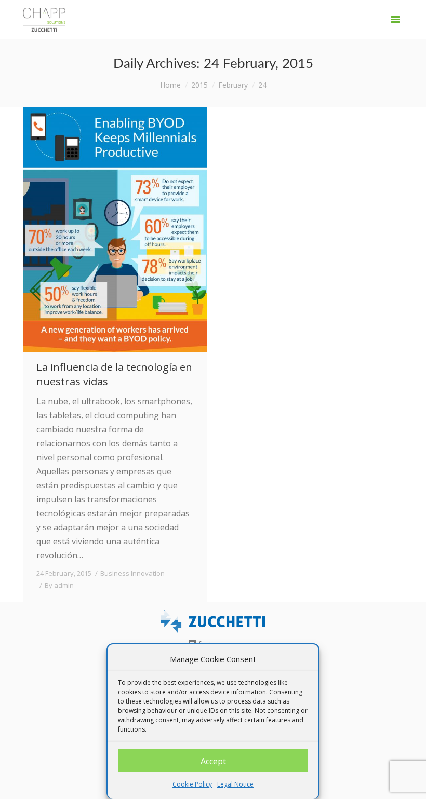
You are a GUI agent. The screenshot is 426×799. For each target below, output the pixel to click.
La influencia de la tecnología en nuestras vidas (114, 374)
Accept (213, 761)
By (59, 585)
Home (170, 85)
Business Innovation (132, 573)
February (233, 85)
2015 (199, 85)
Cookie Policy (192, 784)
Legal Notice (235, 784)
